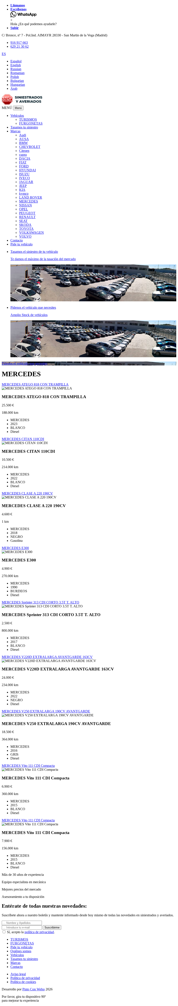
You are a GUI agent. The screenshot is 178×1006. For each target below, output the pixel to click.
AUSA (24, 139)
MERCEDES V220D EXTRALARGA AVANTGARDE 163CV (47, 657)
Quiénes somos (20, 951)
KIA (22, 189)
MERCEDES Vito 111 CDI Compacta (28, 765)
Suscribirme (51, 927)
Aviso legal (18, 974)
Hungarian (17, 84)
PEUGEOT (27, 213)
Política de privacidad (25, 978)
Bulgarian (17, 81)
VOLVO (25, 236)
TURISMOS (28, 119)
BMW (23, 143)
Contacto (16, 240)
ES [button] (4, 54)
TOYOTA (26, 228)
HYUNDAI (27, 170)
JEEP (23, 186)
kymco (23, 193)
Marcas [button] (15, 131)
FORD (24, 166)
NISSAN (25, 205)
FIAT (22, 162)
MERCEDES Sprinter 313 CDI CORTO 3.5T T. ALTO (40, 602)
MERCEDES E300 (15, 548)
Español (15, 61)
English (15, 65)
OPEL (23, 209)
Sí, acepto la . (30, 932)
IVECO (24, 178)
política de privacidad (39, 932)
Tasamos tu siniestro (24, 127)
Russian (15, 69)
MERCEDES (28, 201)
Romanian (17, 73)
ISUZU (24, 174)
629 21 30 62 (19, 46)
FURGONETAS (31, 123)
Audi (22, 135)
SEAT (23, 221)
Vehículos (17, 955)
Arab (13, 88)
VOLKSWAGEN (31, 232)
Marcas (15, 963)
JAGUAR (26, 182)
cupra (23, 154)
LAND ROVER (30, 197)
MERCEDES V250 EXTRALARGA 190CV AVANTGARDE (46, 711)
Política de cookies (23, 982)
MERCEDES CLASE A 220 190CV (27, 493)
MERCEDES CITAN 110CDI (23, 439)
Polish (14, 77)
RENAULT (27, 217)
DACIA (24, 158)
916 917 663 (19, 42)
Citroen (24, 151)
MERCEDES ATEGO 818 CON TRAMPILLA (35, 384)
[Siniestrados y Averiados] (22, 103)
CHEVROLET (29, 147)
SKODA (25, 225)
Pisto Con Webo (33, 989)
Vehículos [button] (17, 115)
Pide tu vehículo (21, 244)
